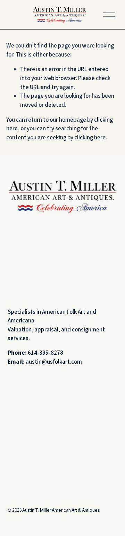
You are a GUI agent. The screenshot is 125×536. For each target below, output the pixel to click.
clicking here (90, 137)
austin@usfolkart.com (54, 362)
